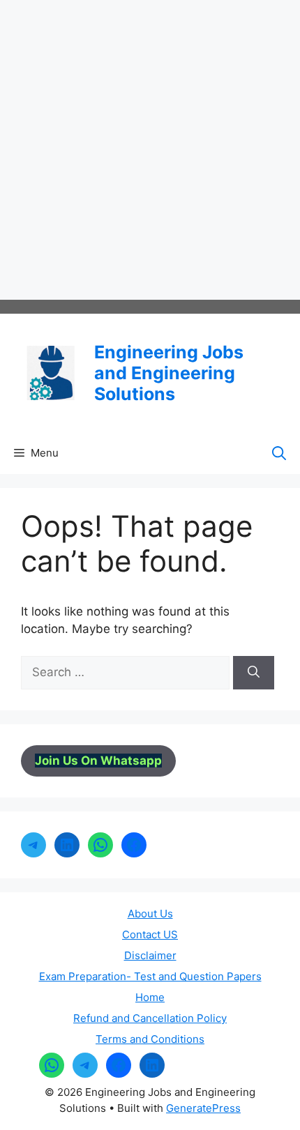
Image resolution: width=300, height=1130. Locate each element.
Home (150, 997)
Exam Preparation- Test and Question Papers (150, 976)
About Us (150, 913)
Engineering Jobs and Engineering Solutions (168, 373)
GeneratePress (203, 1108)
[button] (279, 453)
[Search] (253, 672)
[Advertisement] (150, 150)
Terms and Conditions (150, 1039)
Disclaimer (150, 955)
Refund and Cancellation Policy (150, 1018)
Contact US (150, 934)
